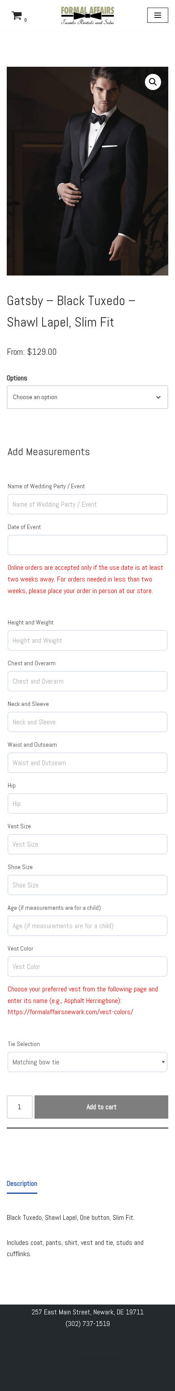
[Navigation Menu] (157, 15)
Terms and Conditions (108, 1381)
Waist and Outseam (32, 745)
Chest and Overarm (32, 663)
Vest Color (20, 948)
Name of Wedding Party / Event (46, 486)
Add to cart (102, 1106)
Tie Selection (24, 1044)
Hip (12, 785)
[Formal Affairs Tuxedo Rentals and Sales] (87, 15)
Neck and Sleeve (28, 704)
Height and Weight (30, 622)
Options (17, 378)
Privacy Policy (57, 1381)
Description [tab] (22, 1183)
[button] (153, 82)
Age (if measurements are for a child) (54, 908)
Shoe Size (20, 867)
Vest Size (19, 826)
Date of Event (24, 527)
